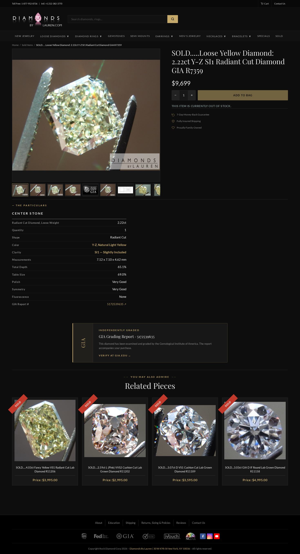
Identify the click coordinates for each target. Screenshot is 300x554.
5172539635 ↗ (116, 304)
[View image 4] (73, 189)
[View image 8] (143, 189)
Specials (263, 36)
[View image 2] (38, 189)
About (98, 522)
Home (15, 45)
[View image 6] (108, 189)
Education (114, 522)
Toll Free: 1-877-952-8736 (24, 3)
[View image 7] (125, 189)
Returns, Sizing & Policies (155, 522)
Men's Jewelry (190, 36)
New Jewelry (24, 36)
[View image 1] (20, 189)
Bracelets (241, 36)
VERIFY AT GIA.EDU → (115, 355)
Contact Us (279, 3)
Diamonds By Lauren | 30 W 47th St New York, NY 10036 (160, 548)
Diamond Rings (88, 36)
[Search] (172, 19)
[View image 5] (90, 189)
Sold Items (27, 45)
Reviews (181, 522)
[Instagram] (210, 536)
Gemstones (116, 36)
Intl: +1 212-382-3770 (51, 3)
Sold (279, 36)
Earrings (164, 36)
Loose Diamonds (54, 36)
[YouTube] (217, 536)
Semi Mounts (140, 36)
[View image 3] (55, 189)
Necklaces (216, 36)
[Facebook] (203, 536)
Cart (266, 3)
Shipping (131, 522)
